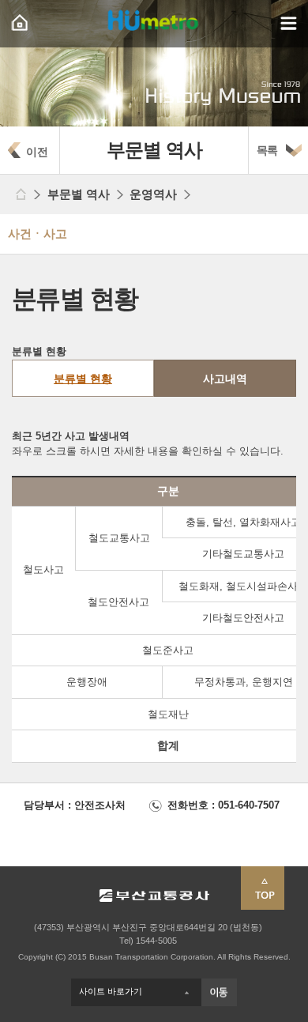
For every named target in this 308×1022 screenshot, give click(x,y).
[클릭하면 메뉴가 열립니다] (288, 24)
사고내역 (225, 378)
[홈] (20, 24)
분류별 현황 (83, 378)
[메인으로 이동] (19, 194)
